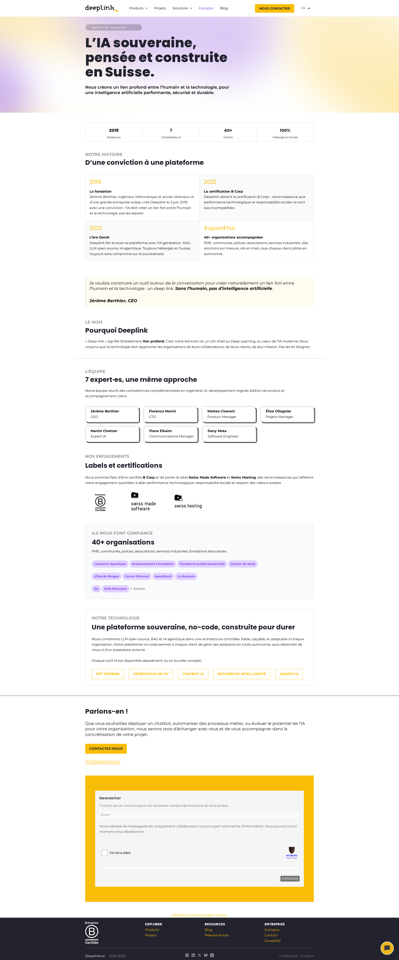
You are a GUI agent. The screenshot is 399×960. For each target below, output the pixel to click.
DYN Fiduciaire (115, 588)
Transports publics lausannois (202, 563)
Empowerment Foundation (153, 563)
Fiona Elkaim (160, 431)
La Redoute (186, 576)
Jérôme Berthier (105, 411)
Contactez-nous (106, 749)
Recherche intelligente (242, 674)
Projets (160, 8)
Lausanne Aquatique (110, 563)
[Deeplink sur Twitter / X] (199, 955)
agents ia (289, 674)
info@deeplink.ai (102, 761)
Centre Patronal (137, 576)
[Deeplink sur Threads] (212, 955)
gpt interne (107, 674)
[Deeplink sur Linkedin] (193, 955)
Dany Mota (217, 431)
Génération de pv (151, 674)
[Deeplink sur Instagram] (187, 955)
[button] (145, 8)
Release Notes (217, 935)
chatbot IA (193, 674)
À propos (206, 8)
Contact (271, 935)
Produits (136, 8)
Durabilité (273, 941)
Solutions (180, 8)
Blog (224, 8)
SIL (96, 588)
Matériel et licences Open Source (199, 915)
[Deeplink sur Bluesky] (206, 955)
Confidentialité (288, 956)
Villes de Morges (106, 576)
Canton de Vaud (242, 563)
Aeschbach (163, 576)
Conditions (307, 956)
